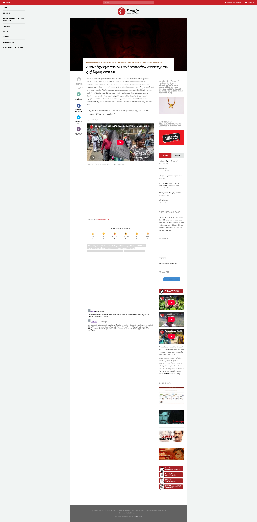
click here (171, 355)
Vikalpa (120, 251)
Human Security (122, 62)
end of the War (101, 245)
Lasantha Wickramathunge (136, 245)
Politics (131, 248)
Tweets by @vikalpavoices (168, 264)
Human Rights (111, 62)
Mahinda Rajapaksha (94, 248)
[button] (128, 44)
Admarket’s (98, 219)
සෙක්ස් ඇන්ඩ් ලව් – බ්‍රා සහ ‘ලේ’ (168, 161)
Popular (165, 155)
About (5, 31)
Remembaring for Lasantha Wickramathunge (102, 251)
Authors (6, 26)
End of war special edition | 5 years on (13, 20)
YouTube (167, 374)
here (163, 228)
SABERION (138, 516)
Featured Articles (100, 62)
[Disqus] (121, 281)
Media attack (112, 248)
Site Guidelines (8, 42)
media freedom (122, 248)
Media (104, 248)
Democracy (90, 62)
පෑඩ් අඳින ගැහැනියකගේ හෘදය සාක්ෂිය (170, 176)
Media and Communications (136, 62)
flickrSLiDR (105, 219)
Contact (6, 37)
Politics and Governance (154, 62)
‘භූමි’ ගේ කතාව (163, 200)
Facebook (8, 47)
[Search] (152, 2)
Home (5, 8)
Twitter (20, 47)
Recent (178, 155)
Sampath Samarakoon (79, 84)
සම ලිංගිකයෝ (163, 168)
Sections (6, 13)
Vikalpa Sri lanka (129, 251)
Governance (112, 245)
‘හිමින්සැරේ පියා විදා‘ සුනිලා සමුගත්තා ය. (171, 193)
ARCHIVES (250, 2)
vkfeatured (140, 251)
